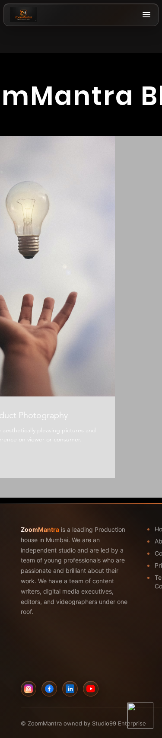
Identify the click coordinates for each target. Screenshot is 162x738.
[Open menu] (146, 14)
